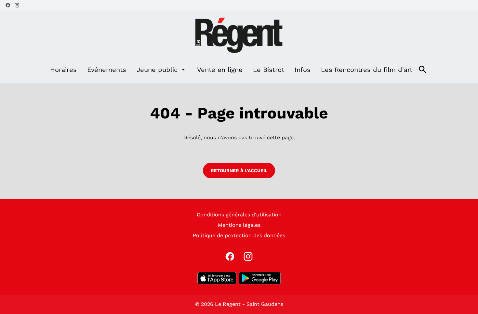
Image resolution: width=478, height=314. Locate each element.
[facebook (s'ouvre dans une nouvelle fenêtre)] (7, 5)
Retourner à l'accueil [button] (239, 170)
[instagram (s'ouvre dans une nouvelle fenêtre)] (17, 5)
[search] (423, 69)
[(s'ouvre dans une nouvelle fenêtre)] (216, 278)
